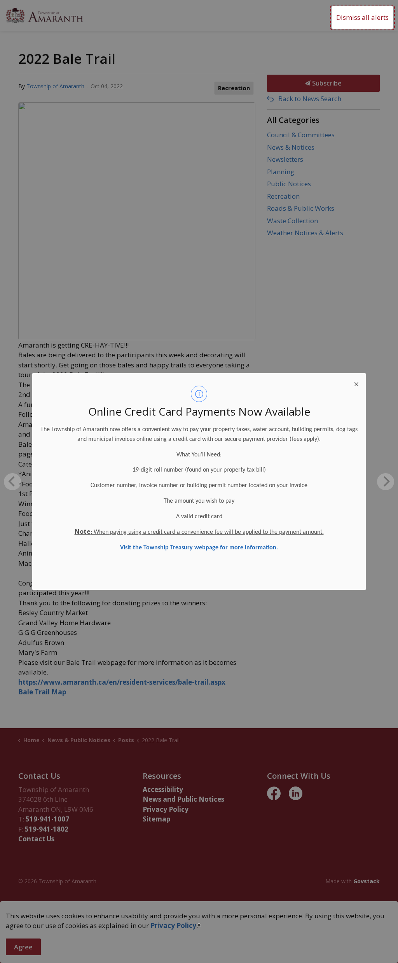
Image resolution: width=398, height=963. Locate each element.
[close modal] (356, 382)
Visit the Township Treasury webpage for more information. (199, 548)
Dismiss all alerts (362, 17)
